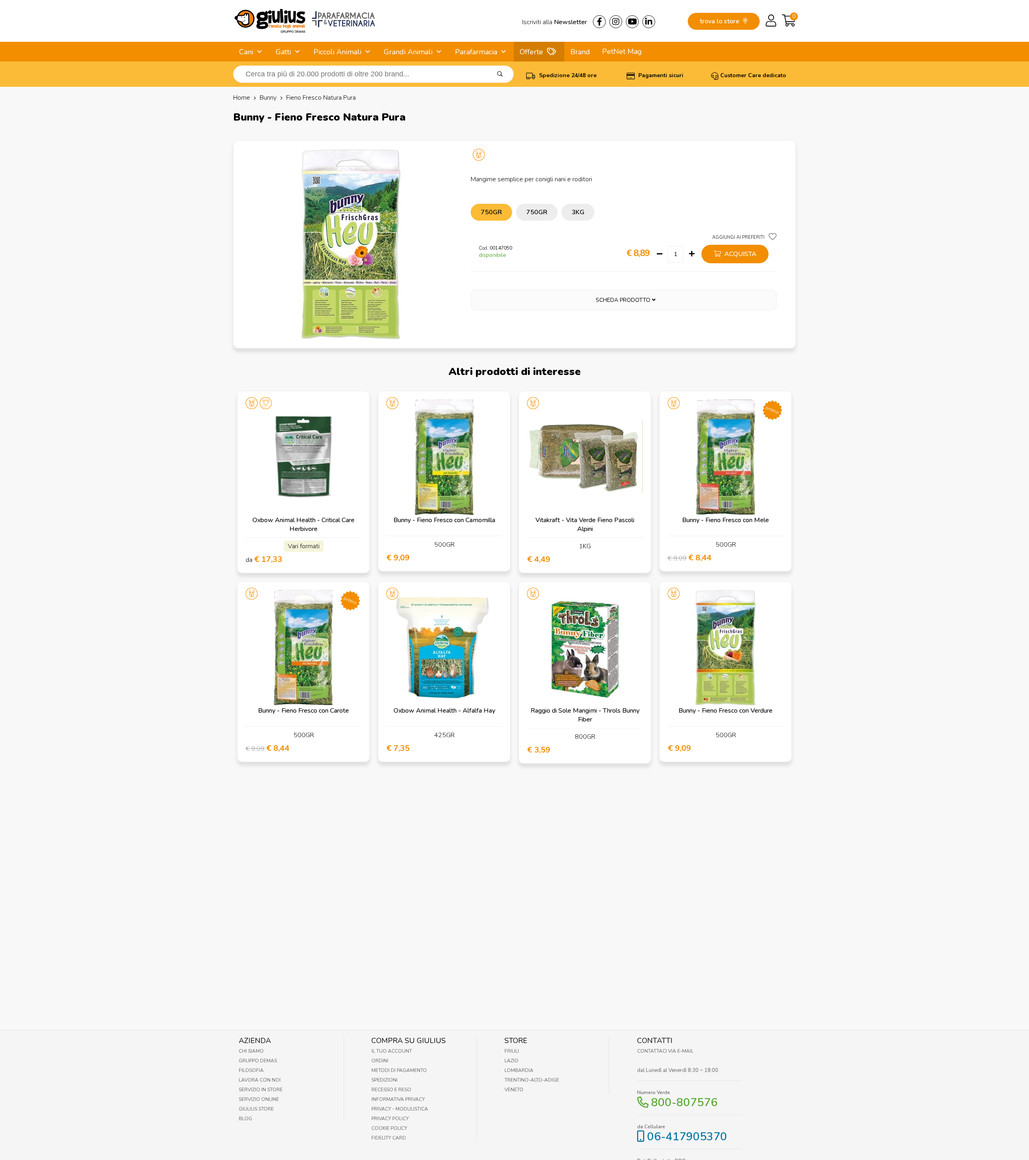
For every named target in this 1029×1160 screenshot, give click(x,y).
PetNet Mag (622, 51)
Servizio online (259, 1099)
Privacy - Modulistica (399, 1109)
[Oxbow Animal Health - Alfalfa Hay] (444, 647)
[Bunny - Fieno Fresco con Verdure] (725, 647)
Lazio (511, 1061)
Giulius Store (256, 1109)
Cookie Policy (389, 1128)
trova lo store (720, 21)
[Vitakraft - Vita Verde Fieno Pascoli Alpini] (585, 457)
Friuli (511, 1051)
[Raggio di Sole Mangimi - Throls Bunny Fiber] (585, 647)
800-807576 (684, 1102)
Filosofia (251, 1070)
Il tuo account (391, 1051)
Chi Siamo (251, 1051)
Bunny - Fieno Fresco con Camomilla (444, 520)
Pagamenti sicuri (660, 75)
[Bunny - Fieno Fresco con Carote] (303, 647)
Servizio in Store (261, 1089)
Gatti (283, 52)
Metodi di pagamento (399, 1070)
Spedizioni (384, 1080)
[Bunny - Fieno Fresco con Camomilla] (444, 457)
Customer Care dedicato (753, 75)
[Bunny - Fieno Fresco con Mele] (725, 457)
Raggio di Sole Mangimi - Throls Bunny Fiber (585, 715)
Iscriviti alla (554, 22)
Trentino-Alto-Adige (531, 1080)
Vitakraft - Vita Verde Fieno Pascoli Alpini (584, 524)
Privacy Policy (390, 1118)
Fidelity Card (388, 1138)
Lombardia (518, 1070)
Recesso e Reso (391, 1089)
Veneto (513, 1089)
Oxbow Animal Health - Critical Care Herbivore (303, 524)
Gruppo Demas (258, 1061)
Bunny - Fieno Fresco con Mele (725, 520)
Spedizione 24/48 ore (566, 75)
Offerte (531, 52)
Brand (580, 52)
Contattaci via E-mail (665, 1051)
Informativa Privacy (398, 1099)
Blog (245, 1118)
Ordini (379, 1061)
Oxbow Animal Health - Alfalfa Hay (444, 710)
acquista (739, 254)
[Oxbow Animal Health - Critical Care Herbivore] (303, 457)
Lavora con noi (260, 1080)
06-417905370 (687, 1136)
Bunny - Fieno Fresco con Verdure (725, 710)
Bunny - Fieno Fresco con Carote (303, 710)
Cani (246, 52)
